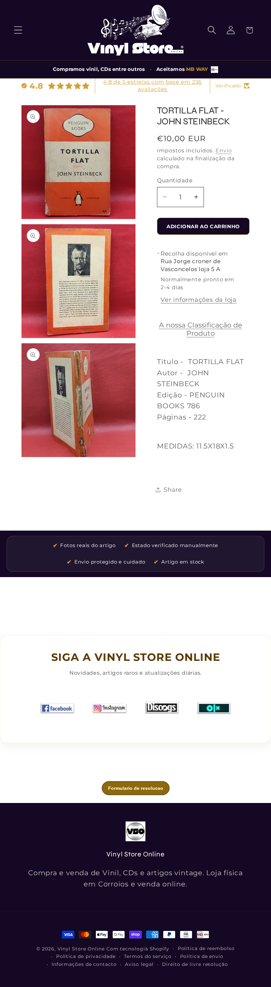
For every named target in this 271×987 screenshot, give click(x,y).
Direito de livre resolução (195, 964)
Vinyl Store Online (81, 949)
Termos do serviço (147, 956)
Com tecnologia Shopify (137, 949)
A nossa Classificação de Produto (200, 329)
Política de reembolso (206, 948)
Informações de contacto (84, 964)
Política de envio (201, 956)
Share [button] (173, 489)
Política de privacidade (86, 956)
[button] (18, 30)
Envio (223, 150)
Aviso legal (139, 964)
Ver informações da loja (199, 299)
